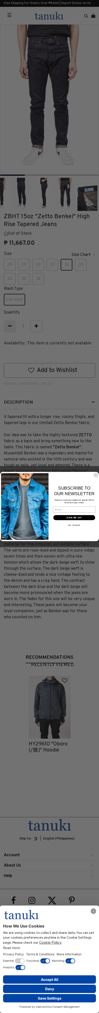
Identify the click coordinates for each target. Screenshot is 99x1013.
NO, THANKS (74, 525)
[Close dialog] (96, 475)
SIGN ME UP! (74, 518)
